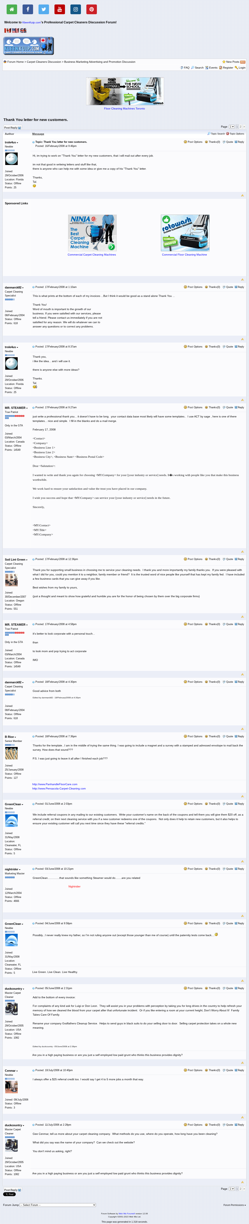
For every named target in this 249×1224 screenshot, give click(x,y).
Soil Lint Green (15, 559)
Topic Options (236, 133)
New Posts (232, 61)
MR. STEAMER (15, 407)
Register (228, 67)
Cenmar (10, 1070)
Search (199, 67)
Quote (229, 141)
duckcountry (14, 988)
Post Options (195, 141)
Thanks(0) (214, 141)
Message (38, 133)
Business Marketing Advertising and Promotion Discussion (99, 61)
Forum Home (15, 61)
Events (213, 67)
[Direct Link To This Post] (33, 141)
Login (242, 67)
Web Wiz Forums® (127, 1214)
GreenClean (13, 804)
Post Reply (11, 127)
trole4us (11, 142)
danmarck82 (13, 287)
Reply (241, 141)
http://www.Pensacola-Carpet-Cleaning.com (59, 788)
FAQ (186, 67)
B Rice (10, 736)
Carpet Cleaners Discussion (44, 61)
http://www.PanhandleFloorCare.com (54, 784)
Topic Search (217, 133)
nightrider (12, 869)
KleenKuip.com (31, 22)
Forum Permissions (234, 1205)
